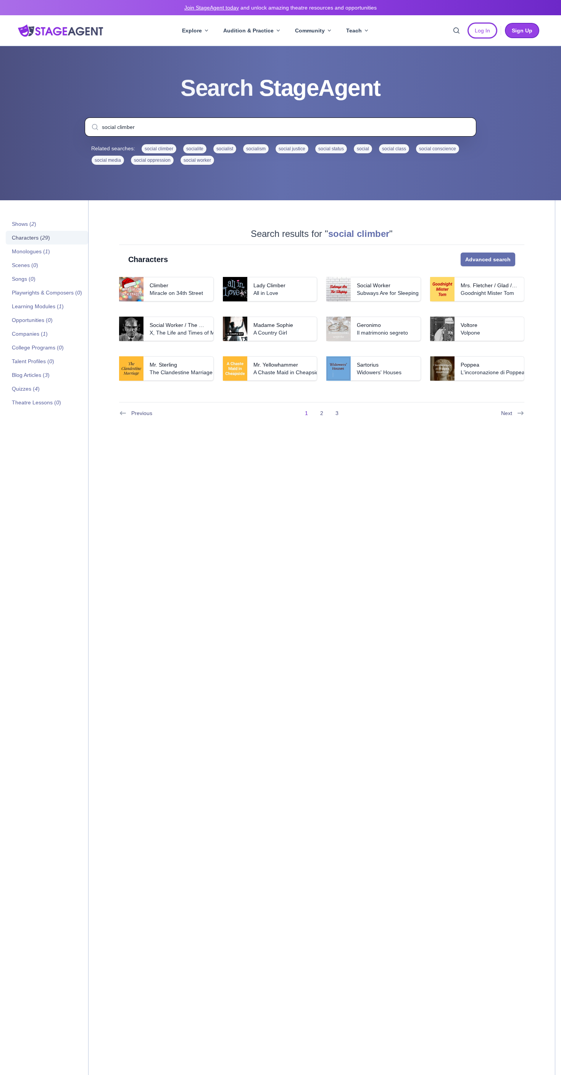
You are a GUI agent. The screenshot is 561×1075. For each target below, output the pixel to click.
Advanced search (488, 259)
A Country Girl (270, 333)
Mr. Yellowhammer (275, 365)
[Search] (456, 30)
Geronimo (369, 325)
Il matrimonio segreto (382, 333)
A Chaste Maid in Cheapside (287, 372)
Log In (482, 30)
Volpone (470, 333)
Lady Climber (269, 285)
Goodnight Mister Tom (487, 293)
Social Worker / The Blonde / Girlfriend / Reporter (209, 325)
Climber (159, 285)
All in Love (265, 293)
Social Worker (373, 285)
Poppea (470, 365)
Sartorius (368, 365)
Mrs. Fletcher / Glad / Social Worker (504, 285)
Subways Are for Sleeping (388, 293)
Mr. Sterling (163, 365)
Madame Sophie (273, 325)
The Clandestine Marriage (181, 372)
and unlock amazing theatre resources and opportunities (280, 8)
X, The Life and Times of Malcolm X (192, 333)
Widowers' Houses (379, 372)
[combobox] (280, 127)
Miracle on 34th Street (176, 293)
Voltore (469, 325)
